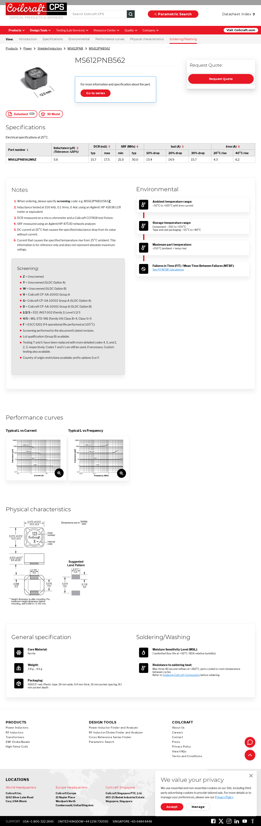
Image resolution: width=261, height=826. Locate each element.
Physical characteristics (147, 39)
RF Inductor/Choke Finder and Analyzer (116, 732)
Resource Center (105, 30)
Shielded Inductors (50, 48)
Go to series (95, 93)
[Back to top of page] (250, 755)
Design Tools (38, 30)
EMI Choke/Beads (18, 741)
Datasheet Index (236, 14)
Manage (198, 807)
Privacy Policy (181, 746)
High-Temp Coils (17, 746)
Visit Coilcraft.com (241, 30)
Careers (177, 732)
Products (15, 30)
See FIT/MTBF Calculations (168, 269)
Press (176, 741)
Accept (172, 807)
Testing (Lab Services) (70, 30)
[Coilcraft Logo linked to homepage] (36, 12)
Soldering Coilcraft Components (181, 675)
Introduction (28, 39)
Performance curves (109, 39)
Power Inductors (17, 727)
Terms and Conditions (187, 756)
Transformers (15, 737)
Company (149, 30)
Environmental (79, 39)
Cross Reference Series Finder (110, 737)
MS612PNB (75, 48)
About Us (178, 727)
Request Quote (221, 79)
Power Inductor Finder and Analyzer (113, 727)
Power (27, 48)
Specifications (53, 39)
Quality (129, 30)
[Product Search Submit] (131, 14)
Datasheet (21, 114)
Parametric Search (175, 14)
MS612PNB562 (99, 48)
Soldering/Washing (183, 39)
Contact (177, 737)
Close (251, 776)
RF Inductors (15, 732)
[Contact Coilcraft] (250, 742)
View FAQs (179, 751)
